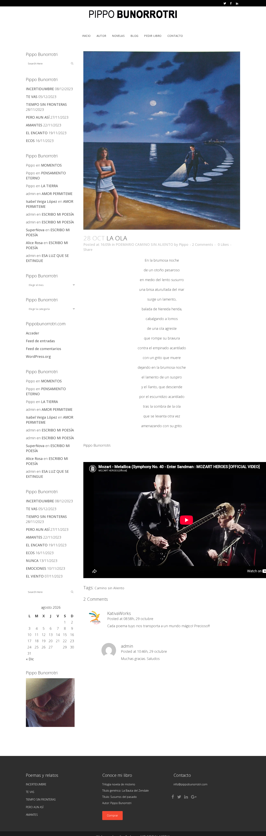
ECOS (30, 140)
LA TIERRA (49, 185)
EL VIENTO (35, 576)
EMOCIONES (36, 568)
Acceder (32, 333)
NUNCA (32, 560)
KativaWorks (119, 613)
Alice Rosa (34, 242)
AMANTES (34, 125)
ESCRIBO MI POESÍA (58, 214)
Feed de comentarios (43, 348)
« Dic (30, 659)
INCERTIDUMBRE (40, 88)
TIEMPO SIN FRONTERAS (46, 104)
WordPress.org (38, 356)
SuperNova (35, 230)
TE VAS (31, 96)
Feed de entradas (40, 341)
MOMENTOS (51, 165)
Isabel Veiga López (41, 201)
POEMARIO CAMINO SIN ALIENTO (144, 244)
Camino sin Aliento (109, 588)
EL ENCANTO (37, 133)
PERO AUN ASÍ (37, 117)
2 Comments (202, 244)
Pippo (183, 244)
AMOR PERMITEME (57, 193)
